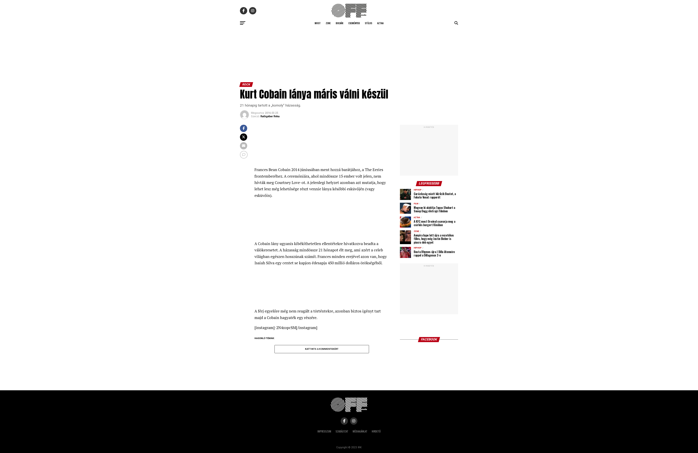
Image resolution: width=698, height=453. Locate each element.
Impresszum (324, 431)
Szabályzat (342, 431)
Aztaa (380, 23)
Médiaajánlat (360, 431)
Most (318, 23)
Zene (328, 23)
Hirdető (376, 431)
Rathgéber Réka (270, 116)
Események (354, 23)
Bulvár (339, 23)
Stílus (368, 23)
